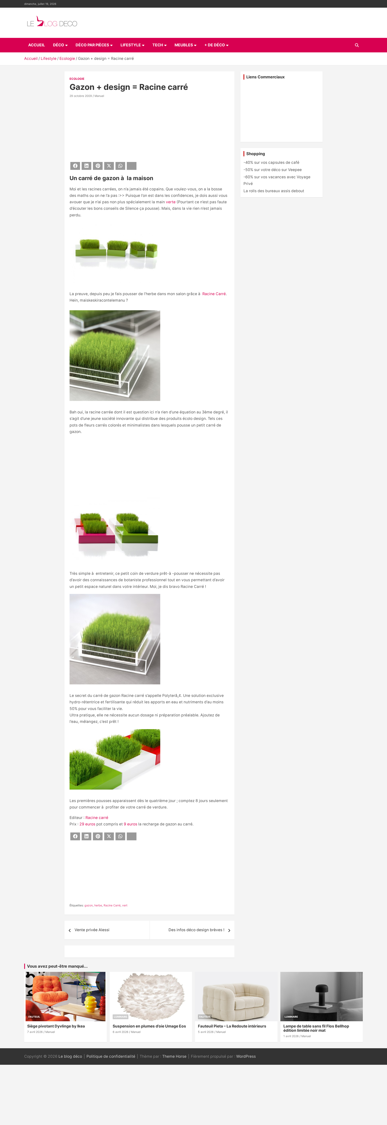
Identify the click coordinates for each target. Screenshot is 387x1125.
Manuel (99, 96)
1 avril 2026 (291, 1036)
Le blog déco (70, 1056)
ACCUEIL (36, 45)
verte (171, 202)
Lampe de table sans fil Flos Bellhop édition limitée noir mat (316, 1028)
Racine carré (96, 817)
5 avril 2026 (206, 1032)
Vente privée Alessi (92, 930)
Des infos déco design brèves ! (196, 930)
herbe (98, 905)
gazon (88, 905)
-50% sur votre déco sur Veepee (272, 169)
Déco (58, 45)
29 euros (87, 824)
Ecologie (77, 78)
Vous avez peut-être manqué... (57, 966)
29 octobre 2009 (81, 96)
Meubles (184, 45)
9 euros (130, 824)
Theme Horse (174, 1056)
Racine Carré (214, 294)
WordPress (246, 1056)
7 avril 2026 (35, 1032)
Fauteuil (34, 1016)
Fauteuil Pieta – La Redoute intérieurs (232, 1026)
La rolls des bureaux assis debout (273, 191)
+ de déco (214, 45)
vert (124, 905)
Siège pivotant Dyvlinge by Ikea (56, 1026)
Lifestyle (131, 45)
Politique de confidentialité (110, 1056)
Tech (157, 45)
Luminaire (120, 1016)
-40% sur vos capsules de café (271, 162)
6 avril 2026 (120, 1032)
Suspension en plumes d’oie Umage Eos (149, 1026)
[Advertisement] (149, 129)
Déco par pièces (92, 45)
